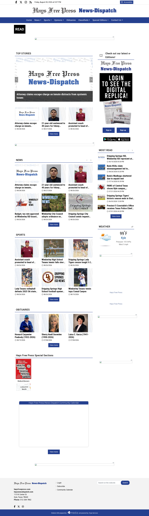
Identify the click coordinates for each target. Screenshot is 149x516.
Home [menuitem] (29, 20)
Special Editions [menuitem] (99, 20)
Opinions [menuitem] (58, 20)
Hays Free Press (116, 292)
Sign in (108, 130)
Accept (141, 512)
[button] (132, 227)
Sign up (123, 130)
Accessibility (128, 2)
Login (59, 483)
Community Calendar (65, 490)
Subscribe (61, 486)
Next (91, 79)
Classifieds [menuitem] (83, 20)
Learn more (131, 512)
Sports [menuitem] (47, 20)
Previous (16, 79)
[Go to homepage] (74, 11)
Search (125, 483)
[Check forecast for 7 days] (105, 240)
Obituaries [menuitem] (71, 20)
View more (54, 134)
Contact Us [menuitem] (116, 20)
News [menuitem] (37, 20)
